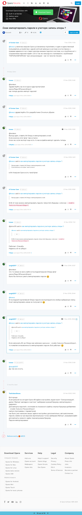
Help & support (43, 458)
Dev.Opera (41, 467)
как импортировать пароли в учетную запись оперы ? (41, 161)
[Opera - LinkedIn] (17, 502)
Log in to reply (74, 32)
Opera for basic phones (14, 490)
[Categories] (24, 3)
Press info (68, 461)
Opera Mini (9, 484)
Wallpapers (29, 464)
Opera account (30, 461)
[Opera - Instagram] (20, 502)
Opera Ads (28, 467)
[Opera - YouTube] (12, 502)
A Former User (14, 42)
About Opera (69, 458)
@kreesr (24, 42)
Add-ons (28, 458)
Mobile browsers (10, 477)
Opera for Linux (11, 468)
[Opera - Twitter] (8, 502)
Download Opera (44, 12)
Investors (68, 467)
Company (69, 453)
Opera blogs (42, 461)
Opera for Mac (10, 465)
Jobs (66, 464)
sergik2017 (12, 265)
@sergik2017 (19, 362)
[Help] (48, 3)
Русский (8, 32)
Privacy (53, 461)
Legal (53, 453)
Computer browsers (11, 458)
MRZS (22, 436)
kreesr (11, 80)
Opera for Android (11, 481)
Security (54, 458)
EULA (53, 467)
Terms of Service (57, 470)
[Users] (36, 3)
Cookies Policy (56, 464)
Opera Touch (10, 487)
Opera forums (43, 464)
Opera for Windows (12, 462)
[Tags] (32, 3)
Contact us (69, 473)
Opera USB (9, 474)
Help (40, 453)
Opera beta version (12, 471)
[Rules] (44, 3)
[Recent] (28, 3)
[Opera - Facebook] (4, 502)
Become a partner (71, 470)
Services (29, 453)
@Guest (18, 80)
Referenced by (12, 436)
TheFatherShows (14, 393)
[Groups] (40, 3)
